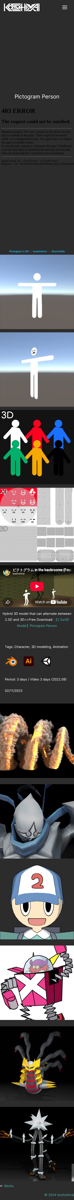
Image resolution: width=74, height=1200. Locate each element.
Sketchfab (58, 251)
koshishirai (40, 251)
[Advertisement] (37, 54)
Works (9, 1186)
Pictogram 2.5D (19, 251)
